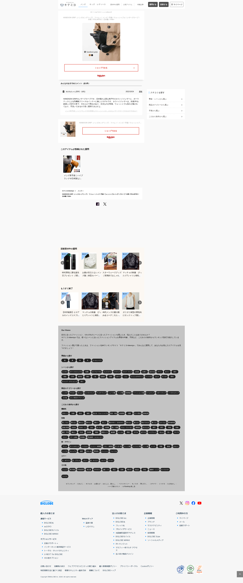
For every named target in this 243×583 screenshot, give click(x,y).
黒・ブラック (76, 460)
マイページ (178, 4)
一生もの (161, 432)
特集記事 (140, 4)
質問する (152, 4)
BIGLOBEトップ (109, 570)
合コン (167, 372)
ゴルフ (157, 376)
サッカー (164, 376)
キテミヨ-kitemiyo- (68, 191)
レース (153, 446)
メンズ (83, 4)
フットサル (148, 376)
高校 (65, 376)
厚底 (128, 432)
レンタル (120, 432)
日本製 (89, 432)
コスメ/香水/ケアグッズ (77, 398)
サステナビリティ (155, 525)
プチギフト (97, 469)
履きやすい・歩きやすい (116, 422)
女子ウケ (143, 432)
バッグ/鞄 (120, 393)
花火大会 (152, 372)
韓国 (96, 432)
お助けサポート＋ (51, 543)
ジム (125, 376)
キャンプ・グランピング (69, 381)
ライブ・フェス (127, 372)
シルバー (103, 460)
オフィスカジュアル (76, 372)
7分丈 (81, 432)
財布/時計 (128, 393)
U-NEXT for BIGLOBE (53, 554)
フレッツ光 (120, 525)
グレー (85, 460)
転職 (87, 372)
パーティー (117, 372)
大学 (72, 376)
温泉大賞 (89, 522)
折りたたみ (145, 427)
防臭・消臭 (113, 413)
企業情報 (148, 513)
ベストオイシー (124, 484)
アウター (72, 393)
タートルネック (74, 446)
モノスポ (135, 484)
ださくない (162, 422)
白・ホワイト (66, 460)
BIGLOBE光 (49, 522)
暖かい (96, 422)
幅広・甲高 (65, 432)
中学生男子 (80, 469)
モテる (136, 432)
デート (160, 372)
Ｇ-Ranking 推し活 (128, 486)
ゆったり (99, 427)
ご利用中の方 (182, 513)
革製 (160, 446)
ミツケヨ (162, 484)
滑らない (74, 422)
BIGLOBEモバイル (51, 530)
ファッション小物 (138, 393)
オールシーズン (97, 360)
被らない (136, 422)
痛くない (154, 422)
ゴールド (111, 460)
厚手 (154, 427)
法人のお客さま (119, 513)
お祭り (144, 372)
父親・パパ (106, 469)
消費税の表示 (59, 566)
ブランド (151, 521)
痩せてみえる (145, 422)
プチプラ (176, 432)
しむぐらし (90, 526)
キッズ (92, 4)
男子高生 (72, 469)
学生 (144, 469)
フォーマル (113, 451)
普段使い (96, 451)
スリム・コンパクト (126, 427)
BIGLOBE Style (154, 536)
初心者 (89, 469)
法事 (110, 376)
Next (140, 263)
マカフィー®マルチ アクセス (126, 548)
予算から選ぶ (154, 111)
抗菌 (129, 413)
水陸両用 (122, 413)
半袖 (169, 427)
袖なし (74, 432)
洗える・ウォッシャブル (100, 413)
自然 (81, 451)
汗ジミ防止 (137, 413)
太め (91, 427)
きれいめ (89, 451)
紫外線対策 (171, 422)
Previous (63, 263)
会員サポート (184, 525)
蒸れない (81, 422)
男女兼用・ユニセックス (95, 437)
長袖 (177, 427)
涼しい (104, 422)
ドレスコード (107, 372)
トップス (65, 393)
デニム (65, 446)
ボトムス (80, 393)
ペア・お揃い (74, 437)
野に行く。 (144, 484)
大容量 (107, 427)
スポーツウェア (161, 393)
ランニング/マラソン (136, 376)
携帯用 (138, 427)
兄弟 (121, 469)
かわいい (176, 446)
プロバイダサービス (124, 529)
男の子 (129, 469)
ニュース (151, 529)
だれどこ (80, 484)
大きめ (74, 427)
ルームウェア (150, 393)
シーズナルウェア (173, 393)
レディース (101, 4)
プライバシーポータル (129, 566)
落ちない (129, 422)
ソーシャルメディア (156, 540)
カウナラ (153, 484)
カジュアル (73, 451)
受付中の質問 (114, 4)
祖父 (114, 469)
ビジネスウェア (90, 393)
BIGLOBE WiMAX (51, 534)
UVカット (65, 413)
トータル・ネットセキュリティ (56, 550)
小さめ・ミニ (82, 427)
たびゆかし (171, 484)
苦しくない (65, 422)
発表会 (80, 376)
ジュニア (65, 469)
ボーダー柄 (118, 446)
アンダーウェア (101, 393)
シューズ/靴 (111, 393)
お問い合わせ (45, 566)
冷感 (73, 413)
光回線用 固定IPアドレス (125, 532)
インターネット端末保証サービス (57, 547)
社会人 (137, 469)
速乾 (88, 413)
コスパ (65, 437)
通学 (87, 376)
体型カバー (104, 432)
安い (168, 432)
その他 (65, 398)
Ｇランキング (70, 484)
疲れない (89, 422)
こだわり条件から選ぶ (158, 116)
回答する (163, 4)
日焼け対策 (65, 427)
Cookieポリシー (147, 566)
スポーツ (118, 376)
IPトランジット (122, 544)
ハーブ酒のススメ (114, 486)
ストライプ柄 (137, 446)
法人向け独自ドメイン (124, 554)
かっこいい (104, 451)
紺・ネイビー (94, 460)
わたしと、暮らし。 (109, 484)
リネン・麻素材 (108, 446)
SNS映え (83, 437)
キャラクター (165, 469)
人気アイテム (127, 4)
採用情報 (151, 532)
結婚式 (103, 376)
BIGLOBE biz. (121, 518)
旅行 (175, 372)
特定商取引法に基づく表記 (51, 570)
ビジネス (65, 372)
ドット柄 (145, 446)
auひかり (48, 526)
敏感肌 (113, 432)
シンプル (65, 451)
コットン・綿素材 (95, 446)
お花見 (137, 372)
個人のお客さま (47, 513)
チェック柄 (127, 446)
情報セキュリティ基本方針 (75, 570)
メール (182, 521)
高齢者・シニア (154, 469)
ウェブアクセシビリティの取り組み (82, 566)
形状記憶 (146, 413)
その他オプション (51, 558)
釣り (82, 381)
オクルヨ (89, 484)
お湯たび (97, 484)
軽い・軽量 (115, 427)
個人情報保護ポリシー (108, 566)
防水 (80, 413)
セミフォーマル (96, 372)
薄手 (161, 427)
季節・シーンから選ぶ (158, 99)
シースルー (84, 446)
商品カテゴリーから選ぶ (158, 105)
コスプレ (65, 476)
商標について (94, 570)
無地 (168, 446)
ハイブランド (152, 432)
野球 (172, 376)
